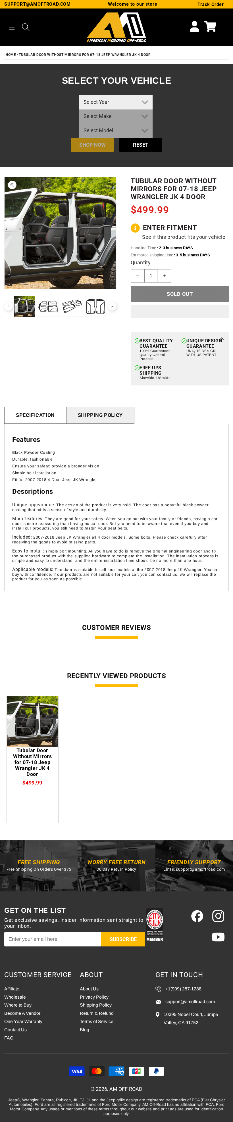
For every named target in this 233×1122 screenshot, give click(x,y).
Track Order (210, 4)
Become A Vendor (22, 1013)
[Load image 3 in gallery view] (72, 306)
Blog (84, 1029)
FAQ (8, 1037)
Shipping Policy (100, 415)
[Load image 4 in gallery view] (95, 306)
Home (11, 55)
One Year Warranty (23, 1021)
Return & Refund (97, 1013)
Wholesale (15, 997)
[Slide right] (112, 306)
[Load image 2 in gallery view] (48, 306)
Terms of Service (96, 1021)
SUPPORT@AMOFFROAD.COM (37, 4)
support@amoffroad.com (200, 869)
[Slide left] (8, 306)
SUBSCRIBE (123, 939)
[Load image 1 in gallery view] (24, 306)
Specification (35, 415)
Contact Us (15, 1029)
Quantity (141, 262)
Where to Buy (18, 1005)
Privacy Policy (94, 997)
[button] (12, 27)
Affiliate (11, 988)
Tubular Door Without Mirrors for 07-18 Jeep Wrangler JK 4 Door (85, 55)
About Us (89, 988)
